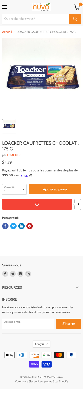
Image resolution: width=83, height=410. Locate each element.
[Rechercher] (75, 19)
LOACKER (13, 155)
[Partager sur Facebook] (5, 226)
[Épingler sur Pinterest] (29, 226)
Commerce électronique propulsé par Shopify (41, 381)
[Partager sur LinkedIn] (21, 226)
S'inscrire (68, 324)
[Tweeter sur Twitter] (13, 226)
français (39, 344)
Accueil (7, 32)
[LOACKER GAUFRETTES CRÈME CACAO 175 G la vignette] (9, 126)
